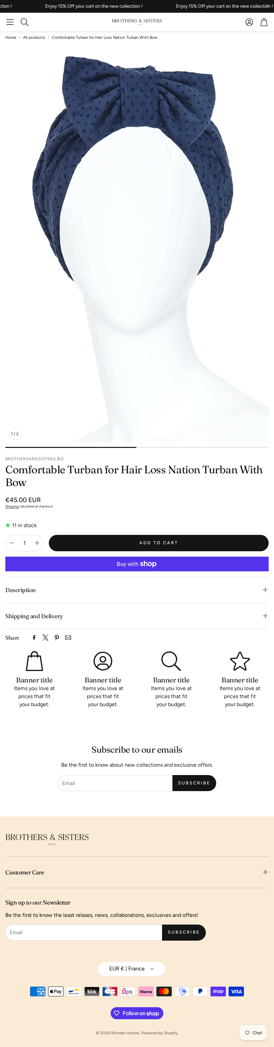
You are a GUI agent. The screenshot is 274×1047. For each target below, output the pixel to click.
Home (10, 37)
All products (34, 37)
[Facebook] (34, 638)
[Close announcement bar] (267, 5)
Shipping (12, 506)
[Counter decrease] (12, 543)
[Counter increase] (37, 543)
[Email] (68, 638)
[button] (10, 22)
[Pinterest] (57, 638)
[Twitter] (45, 638)
